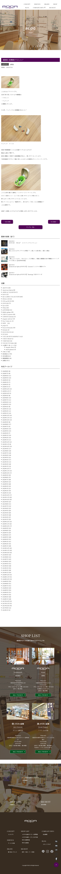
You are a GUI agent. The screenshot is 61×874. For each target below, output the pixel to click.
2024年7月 (5, 426)
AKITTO (5, 288)
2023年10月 (5, 446)
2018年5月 (5, 590)
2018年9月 (5, 581)
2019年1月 (5, 572)
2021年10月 (5, 499)
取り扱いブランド (12, 852)
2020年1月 (5, 546)
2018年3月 (5, 595)
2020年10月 (5, 526)
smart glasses (10, 349)
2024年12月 (5, 415)
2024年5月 (5, 431)
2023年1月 (5, 466)
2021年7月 (5, 506)
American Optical (7, 290)
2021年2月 (5, 517)
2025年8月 (5, 398)
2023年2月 (5, 464)
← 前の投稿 (7, 222)
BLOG (27, 8)
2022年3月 (5, 488)
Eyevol (4, 305)
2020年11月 (5, 524)
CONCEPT (27, 4)
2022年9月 (5, 475)
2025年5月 (5, 404)
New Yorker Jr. (7, 321)
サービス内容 (11, 843)
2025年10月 (5, 393)
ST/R (4, 334)
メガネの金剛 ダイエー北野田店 (30, 834)
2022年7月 (5, 479)
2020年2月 (5, 544)
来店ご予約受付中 (18, 695)
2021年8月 (5, 504)
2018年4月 (5, 592)
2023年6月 (5, 455)
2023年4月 (5, 460)
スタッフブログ (47, 844)
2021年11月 (5, 497)
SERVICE (37, 4)
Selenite (4, 330)
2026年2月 (5, 384)
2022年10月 (5, 473)
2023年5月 (5, 457)
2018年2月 (5, 597)
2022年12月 (5, 468)
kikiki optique (6, 312)
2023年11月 (5, 444)
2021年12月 (5, 495)
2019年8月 (5, 557)
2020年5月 (5, 537)
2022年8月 (5, 477)
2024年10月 (5, 420)
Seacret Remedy (7, 328)
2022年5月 (5, 484)
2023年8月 (5, 451)
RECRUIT (52, 8)
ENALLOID (6, 299)
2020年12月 (5, 522)
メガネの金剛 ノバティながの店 (30, 837)
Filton (4, 308)
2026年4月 (5, 380)
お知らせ (5, 352)
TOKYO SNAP (6, 339)
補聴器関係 (5, 358)
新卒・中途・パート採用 (28, 852)
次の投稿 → (54, 222)
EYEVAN (5, 303)
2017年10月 (5, 606)
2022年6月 (5, 482)
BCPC (4, 294)
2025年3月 (5, 409)
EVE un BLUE (6, 301)
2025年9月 (5, 395)
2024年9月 (5, 422)
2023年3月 (5, 462)
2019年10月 (5, 552)
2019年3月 (5, 568)
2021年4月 (5, 513)
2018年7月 (5, 586)
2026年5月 (5, 378)
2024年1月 (5, 440)
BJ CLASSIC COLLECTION (10, 297)
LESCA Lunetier (7, 314)
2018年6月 (5, 588)
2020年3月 (5, 541)
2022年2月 (5, 491)
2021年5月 (5, 510)
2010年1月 (5, 610)
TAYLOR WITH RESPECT (10, 336)
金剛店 (12, 64)
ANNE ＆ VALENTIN (9, 292)
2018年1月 (5, 599)
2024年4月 (5, 433)
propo (4, 325)
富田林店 (5, 354)
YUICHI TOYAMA (8, 343)
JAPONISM (5, 310)
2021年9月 (5, 502)
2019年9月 (5, 555)
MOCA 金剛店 (25, 843)
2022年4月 (5, 486)
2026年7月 (5, 373)
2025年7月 (5, 400)
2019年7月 (5, 559)
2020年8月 (5, 530)
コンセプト (11, 834)
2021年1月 (5, 519)
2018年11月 (5, 577)
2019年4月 (5, 566)
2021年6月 (5, 508)
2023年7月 (5, 453)
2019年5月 (5, 564)
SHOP (55, 4)
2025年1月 (5, 413)
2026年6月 (5, 376)
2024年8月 (5, 424)
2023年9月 (5, 449)
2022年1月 (5, 493)
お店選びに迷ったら (8, 345)
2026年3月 (5, 382)
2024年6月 (5, 429)
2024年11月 (5, 418)
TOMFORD (6, 341)
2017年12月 (5, 601)
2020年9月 (5, 528)
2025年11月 (5, 391)
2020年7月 (5, 533)
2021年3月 (5, 515)
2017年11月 (5, 603)
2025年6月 (5, 402)
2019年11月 (5, 550)
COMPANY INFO (38, 8)
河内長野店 (5, 356)
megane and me (7, 319)
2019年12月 (5, 548)
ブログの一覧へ (30, 227)
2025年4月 (5, 406)
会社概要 (45, 834)
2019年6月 (5, 561)
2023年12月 (5, 442)
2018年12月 (5, 575)
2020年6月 (5, 535)
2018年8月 (5, 583)
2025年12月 (5, 389)
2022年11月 (5, 471)
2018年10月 (5, 579)
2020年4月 (5, 539)
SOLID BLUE (6, 332)
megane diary (10, 347)
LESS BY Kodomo (8, 317)
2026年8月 (5, 371)
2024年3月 (5, 435)
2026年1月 (5, 387)
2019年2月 (5, 570)
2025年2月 (5, 411)
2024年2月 (5, 437)
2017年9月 (5, 608)
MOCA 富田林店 (26, 840)
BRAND (46, 4)
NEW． (4, 323)
